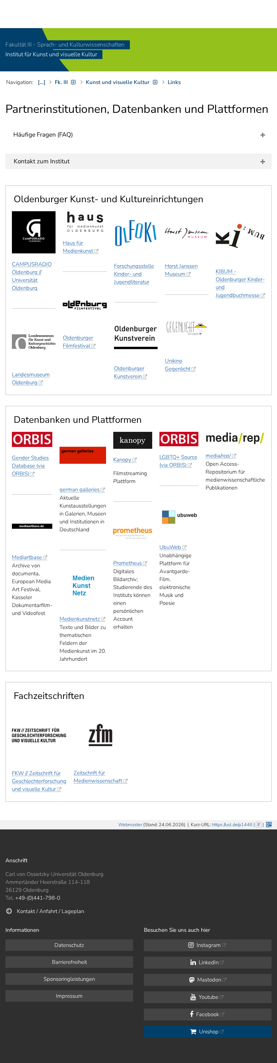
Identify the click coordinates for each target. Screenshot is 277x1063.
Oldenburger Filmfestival (78, 341)
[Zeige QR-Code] (268, 823)
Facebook (207, 1014)
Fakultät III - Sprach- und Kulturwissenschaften (64, 45)
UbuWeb (170, 547)
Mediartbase (27, 557)
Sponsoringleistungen (69, 979)
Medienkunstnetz (80, 619)
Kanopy (122, 459)
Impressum (69, 996)
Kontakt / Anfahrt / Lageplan (50, 911)
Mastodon (208, 979)
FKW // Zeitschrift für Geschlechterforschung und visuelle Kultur (39, 781)
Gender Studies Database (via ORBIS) (30, 465)
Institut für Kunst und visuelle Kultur (51, 55)
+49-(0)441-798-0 (37, 898)
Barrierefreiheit (69, 962)
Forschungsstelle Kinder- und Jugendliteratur (134, 273)
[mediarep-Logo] (235, 438)
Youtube (207, 997)
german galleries (80, 489)
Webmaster (130, 824)
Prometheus (127, 563)
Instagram (208, 945)
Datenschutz (69, 945)
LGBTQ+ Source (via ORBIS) (178, 461)
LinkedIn (208, 962)
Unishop (208, 1031)
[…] (41, 82)
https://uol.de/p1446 (232, 824)
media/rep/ (218, 455)
